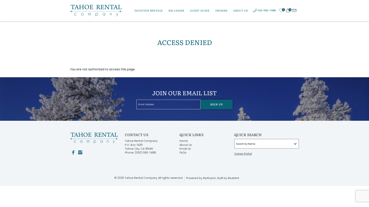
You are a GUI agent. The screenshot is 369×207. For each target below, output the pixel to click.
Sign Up (216, 104)
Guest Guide (199, 10)
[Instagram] (80, 153)
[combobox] (266, 144)
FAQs (183, 152)
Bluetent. (234, 178)
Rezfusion (209, 178)
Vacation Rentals (148, 10)
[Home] (96, 10)
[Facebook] (73, 153)
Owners (221, 10)
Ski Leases (176, 10)
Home (184, 141)
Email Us (185, 149)
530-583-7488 (267, 10)
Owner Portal (243, 154)
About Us (240, 10)
